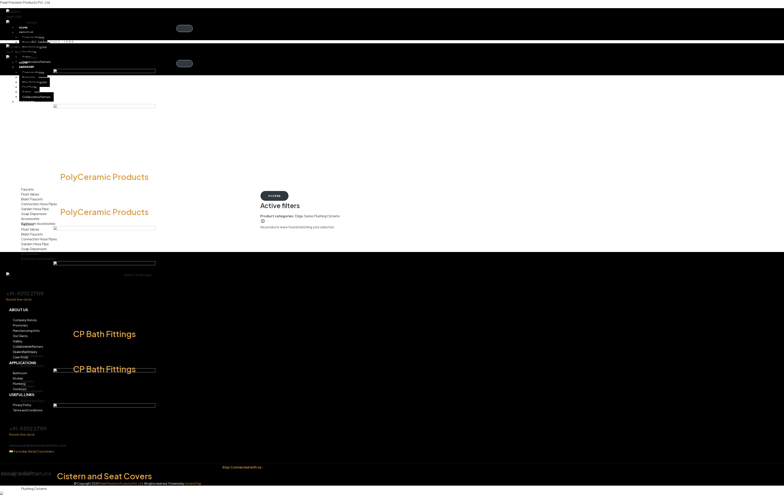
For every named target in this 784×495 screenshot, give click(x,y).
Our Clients (29, 52)
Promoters (29, 42)
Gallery (26, 92)
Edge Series (304, 216)
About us (26, 32)
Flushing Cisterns (327, 216)
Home (23, 27)
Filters (274, 196)
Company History (33, 37)
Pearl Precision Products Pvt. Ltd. (25, 2)
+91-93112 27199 (25, 293)
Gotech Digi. (193, 483)
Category (26, 101)
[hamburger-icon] (184, 28)
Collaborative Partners (36, 61)
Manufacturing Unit (34, 47)
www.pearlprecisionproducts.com (37, 445)
